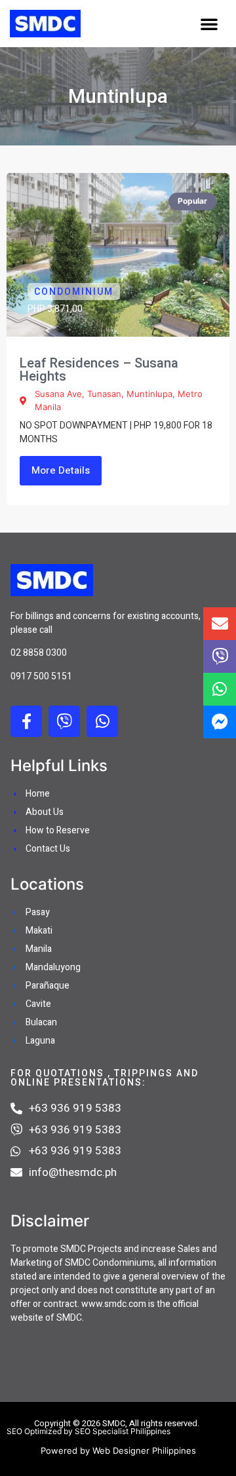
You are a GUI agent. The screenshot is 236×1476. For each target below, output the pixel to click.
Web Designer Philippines (144, 1450)
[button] (209, 23)
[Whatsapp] (102, 721)
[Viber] (64, 721)
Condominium (73, 291)
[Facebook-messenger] (219, 722)
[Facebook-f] (26, 721)
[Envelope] (219, 623)
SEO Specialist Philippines (122, 1431)
